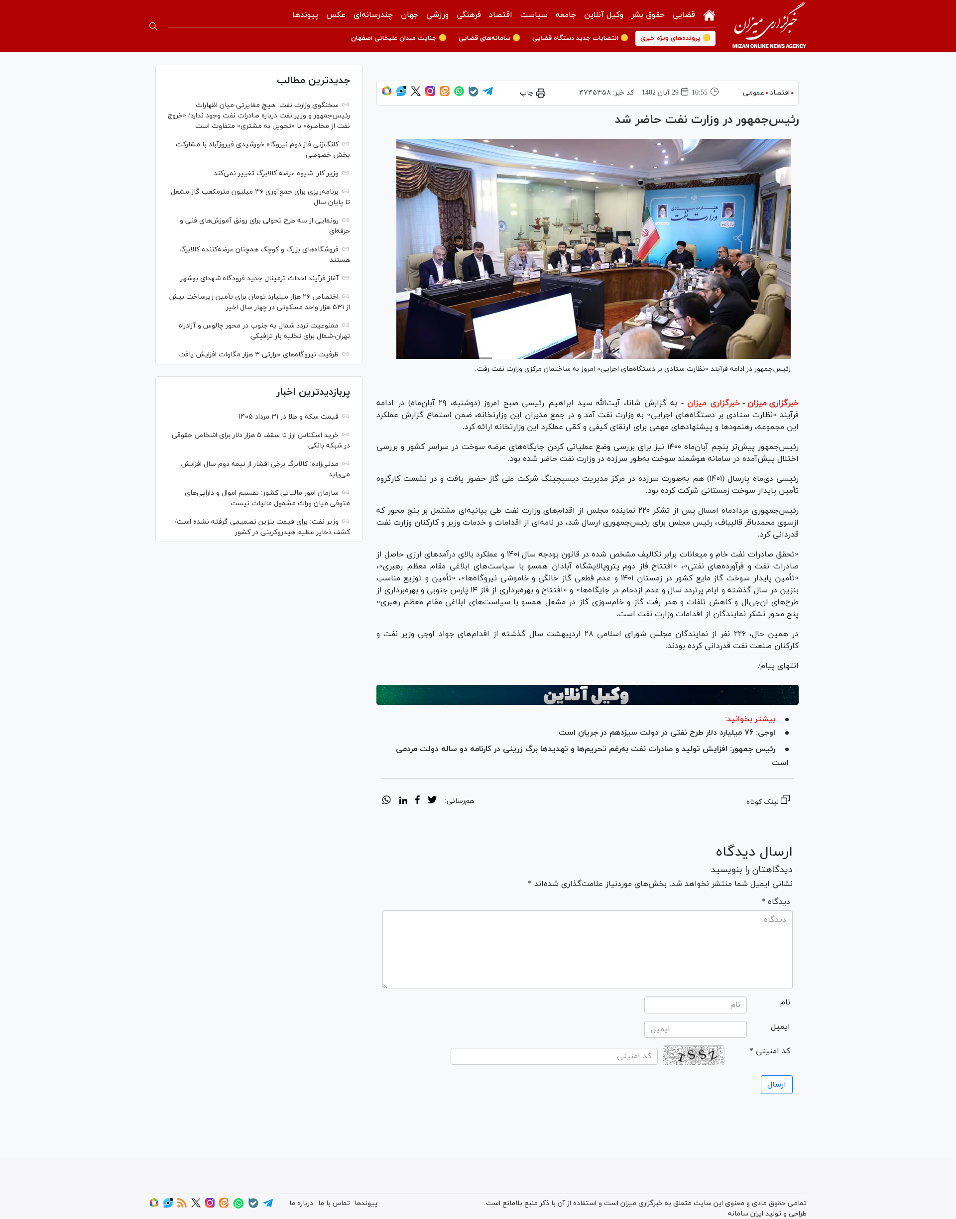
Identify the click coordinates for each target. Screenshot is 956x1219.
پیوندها (305, 14)
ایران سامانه (745, 1214)
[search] (153, 26)
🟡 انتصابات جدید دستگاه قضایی (580, 38)
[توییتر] (416, 94)
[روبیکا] (387, 94)
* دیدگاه (775, 901)
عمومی (753, 93)
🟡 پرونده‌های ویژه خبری (675, 38)
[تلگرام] (488, 94)
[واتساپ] (459, 94)
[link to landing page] (769, 26)
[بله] (473, 95)
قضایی (684, 14)
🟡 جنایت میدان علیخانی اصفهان (399, 38)
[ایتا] (445, 94)
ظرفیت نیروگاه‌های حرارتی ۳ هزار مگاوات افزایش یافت (258, 354)
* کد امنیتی (769, 1051)
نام (785, 1002)
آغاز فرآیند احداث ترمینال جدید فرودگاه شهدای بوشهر (259, 278)
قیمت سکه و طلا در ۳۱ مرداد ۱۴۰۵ (289, 417)
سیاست (534, 14)
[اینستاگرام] (430, 94)
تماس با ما (334, 1203)
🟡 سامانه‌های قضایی (489, 38)
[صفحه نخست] (709, 14)
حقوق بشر (648, 14)
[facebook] (417, 801)
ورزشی (437, 14)
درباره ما (301, 1203)
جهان (409, 14)
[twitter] (432, 801)
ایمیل (780, 1026)
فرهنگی (469, 14)
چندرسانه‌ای (373, 14)
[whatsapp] (386, 801)
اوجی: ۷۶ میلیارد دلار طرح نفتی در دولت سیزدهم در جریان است (667, 732)
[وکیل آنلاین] (587, 695)
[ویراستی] (401, 94)
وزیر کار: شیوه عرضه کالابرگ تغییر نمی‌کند (276, 173)
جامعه (566, 14)
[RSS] (182, 1206)
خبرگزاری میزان (773, 403)
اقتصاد (500, 14)
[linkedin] (403, 801)
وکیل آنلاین (603, 14)
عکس (336, 14)
